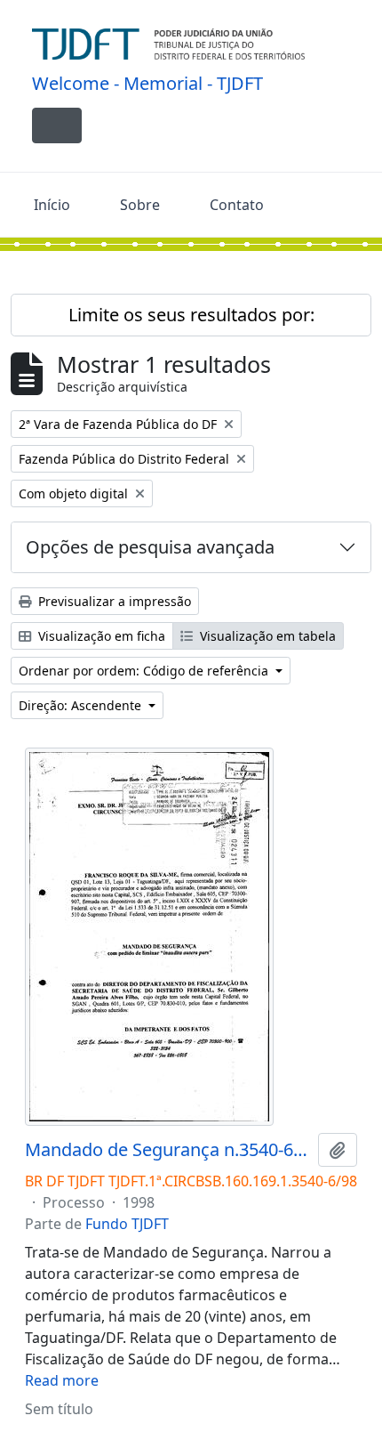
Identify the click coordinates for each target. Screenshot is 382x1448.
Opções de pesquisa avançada (150, 547)
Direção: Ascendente (82, 705)
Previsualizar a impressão (113, 601)
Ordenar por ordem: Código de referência (145, 670)
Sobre (140, 204)
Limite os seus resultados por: (191, 315)
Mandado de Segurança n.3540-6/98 (168, 1150)
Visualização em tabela (266, 635)
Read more (62, 1380)
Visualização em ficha (100, 635)
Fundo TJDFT (127, 1224)
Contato (237, 204)
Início (52, 204)
